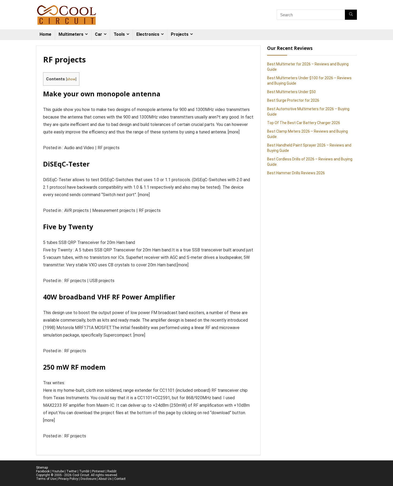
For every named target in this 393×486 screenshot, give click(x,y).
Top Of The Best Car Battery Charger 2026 (303, 123)
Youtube (58, 471)
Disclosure (88, 479)
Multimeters (71, 34)
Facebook (43, 471)
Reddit (112, 471)
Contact (120, 479)
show (71, 79)
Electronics (147, 34)
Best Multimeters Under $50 (291, 92)
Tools (119, 34)
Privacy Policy (68, 479)
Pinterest (98, 471)
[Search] (351, 15)
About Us (105, 479)
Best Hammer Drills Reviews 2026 (296, 173)
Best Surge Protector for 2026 (293, 100)
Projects (179, 34)
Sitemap (42, 467)
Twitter (71, 471)
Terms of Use (46, 479)
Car (98, 34)
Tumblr (84, 471)
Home (45, 34)
